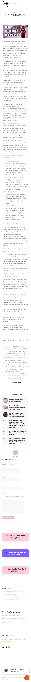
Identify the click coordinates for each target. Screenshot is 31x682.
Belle (15, 342)
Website (4, 485)
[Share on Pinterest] (20, 387)
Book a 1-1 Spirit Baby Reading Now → (15, 536)
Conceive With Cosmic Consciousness (12, 591)
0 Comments (20, 340)
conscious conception (12, 348)
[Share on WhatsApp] (15, 387)
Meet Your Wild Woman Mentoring (11, 594)
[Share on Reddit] (26, 387)
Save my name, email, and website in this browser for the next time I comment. (14, 497)
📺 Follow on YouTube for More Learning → (15, 553)
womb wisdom (16, 376)
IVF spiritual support (19, 362)
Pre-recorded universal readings (10, 596)
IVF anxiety (20, 360)
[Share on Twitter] (10, 387)
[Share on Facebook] (5, 387)
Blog (15, 12)
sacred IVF (19, 367)
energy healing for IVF (12, 353)
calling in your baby (17, 346)
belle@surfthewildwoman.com (16, 619)
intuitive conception (18, 358)
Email (3, 477)
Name (3, 468)
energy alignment (19, 351)
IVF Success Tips (11, 364)
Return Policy (6, 622)
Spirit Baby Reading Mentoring (10, 599)
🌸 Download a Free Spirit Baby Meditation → (15, 570)
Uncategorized (6, 602)
